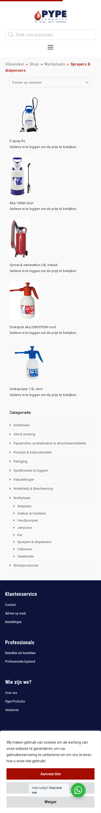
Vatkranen (24, 549)
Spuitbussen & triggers (30, 470)
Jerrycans (24, 528)
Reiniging (20, 461)
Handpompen (27, 520)
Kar (19, 535)
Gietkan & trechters (31, 513)
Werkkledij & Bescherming (33, 488)
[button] (50, 47)
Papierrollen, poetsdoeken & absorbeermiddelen (49, 443)
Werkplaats (22, 498)
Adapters (24, 506)
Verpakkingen (23, 479)
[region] (50, 772)
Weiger (51, 802)
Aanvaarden (50, 774)
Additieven (21, 425)
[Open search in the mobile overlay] (50, 35)
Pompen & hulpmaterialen (32, 452)
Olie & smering (24, 434)
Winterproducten (26, 565)
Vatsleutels (25, 556)
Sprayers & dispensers (34, 542)
